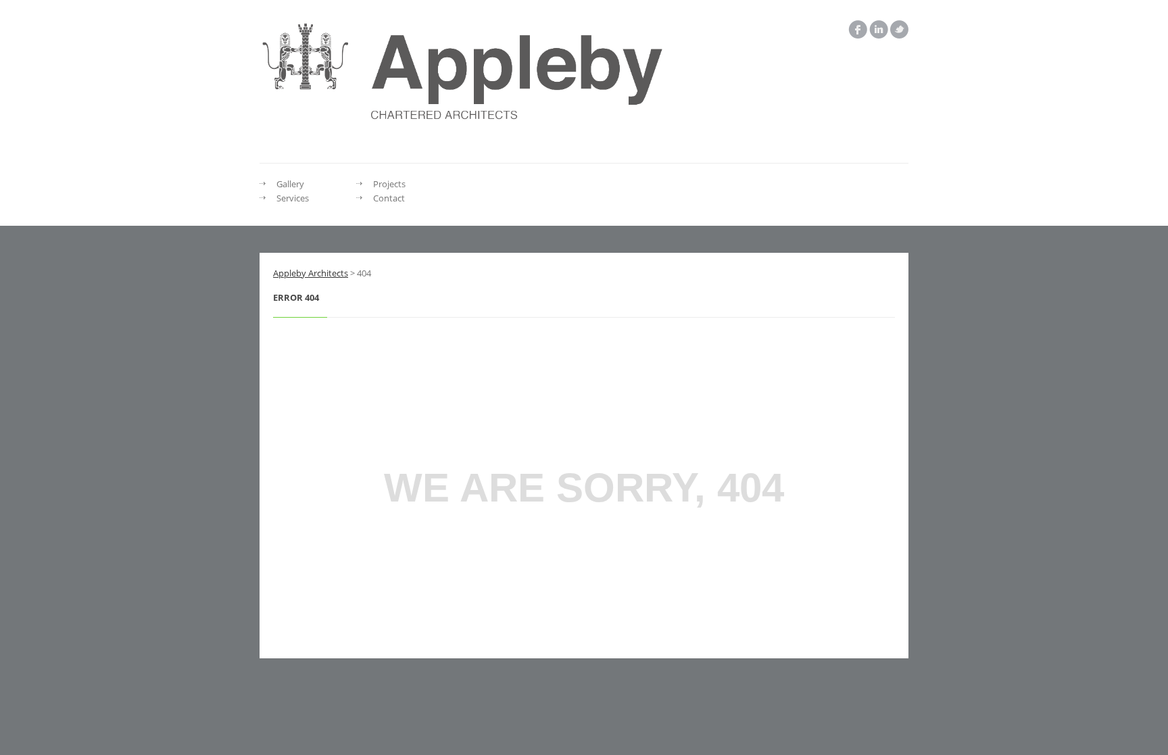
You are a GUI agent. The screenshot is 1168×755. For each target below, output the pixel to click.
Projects (389, 184)
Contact (389, 198)
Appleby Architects (310, 273)
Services (292, 198)
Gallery (290, 184)
